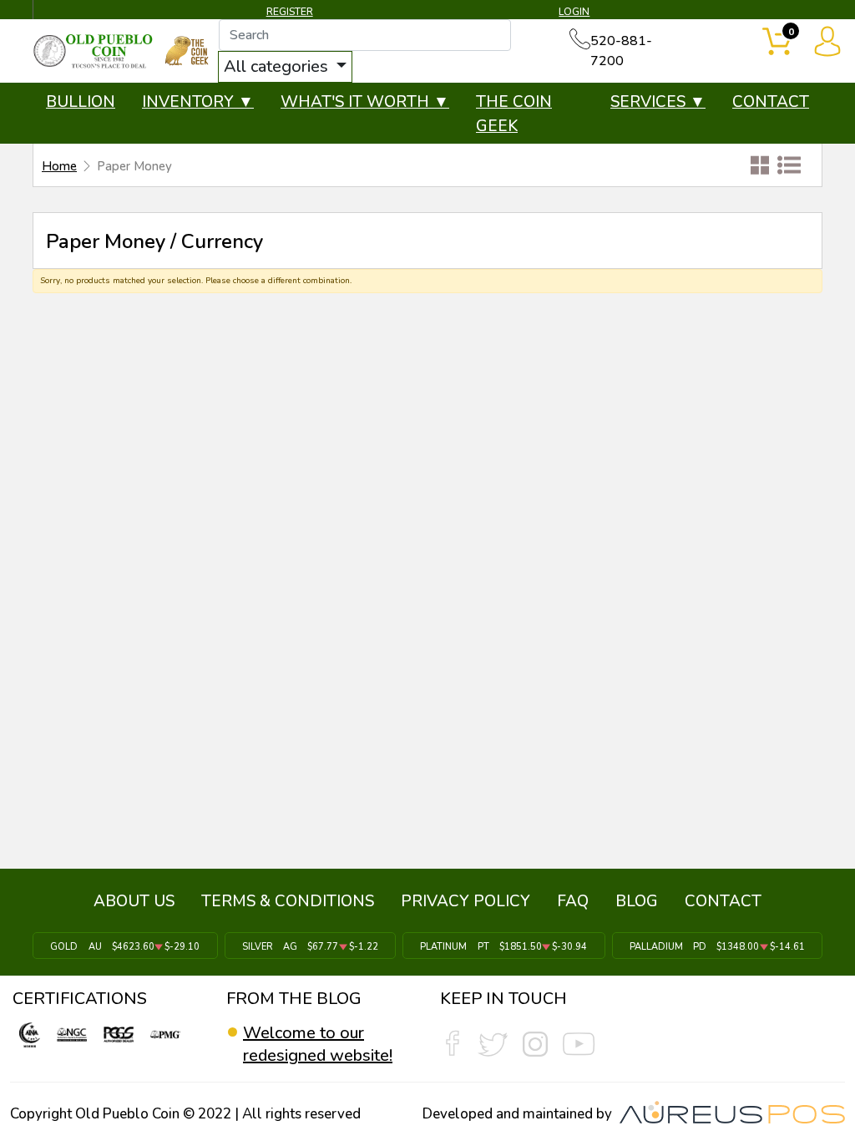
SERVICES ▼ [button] (658, 102)
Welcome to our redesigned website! (317, 1044)
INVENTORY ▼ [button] (198, 102)
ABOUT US (134, 901)
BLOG (636, 901)
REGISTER (289, 11)
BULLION (80, 102)
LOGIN (574, 11)
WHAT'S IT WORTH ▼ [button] (365, 102)
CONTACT (770, 102)
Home (59, 166)
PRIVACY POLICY (465, 901)
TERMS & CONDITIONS (287, 901)
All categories (278, 66)
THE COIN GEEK (514, 114)
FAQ (573, 901)
